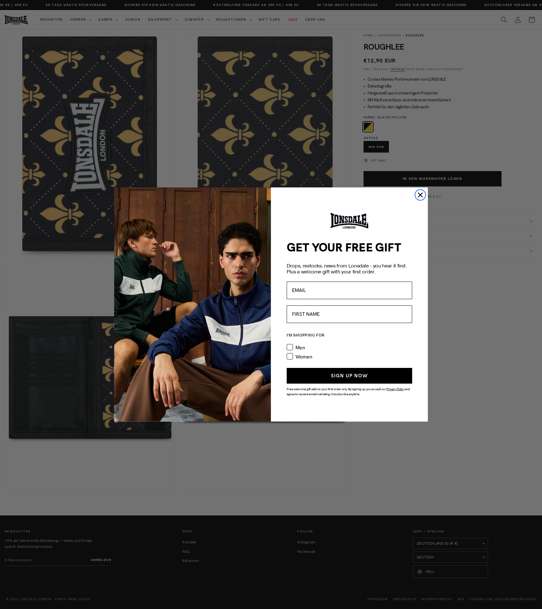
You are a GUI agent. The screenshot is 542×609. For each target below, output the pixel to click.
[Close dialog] (420, 195)
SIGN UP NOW (349, 375)
